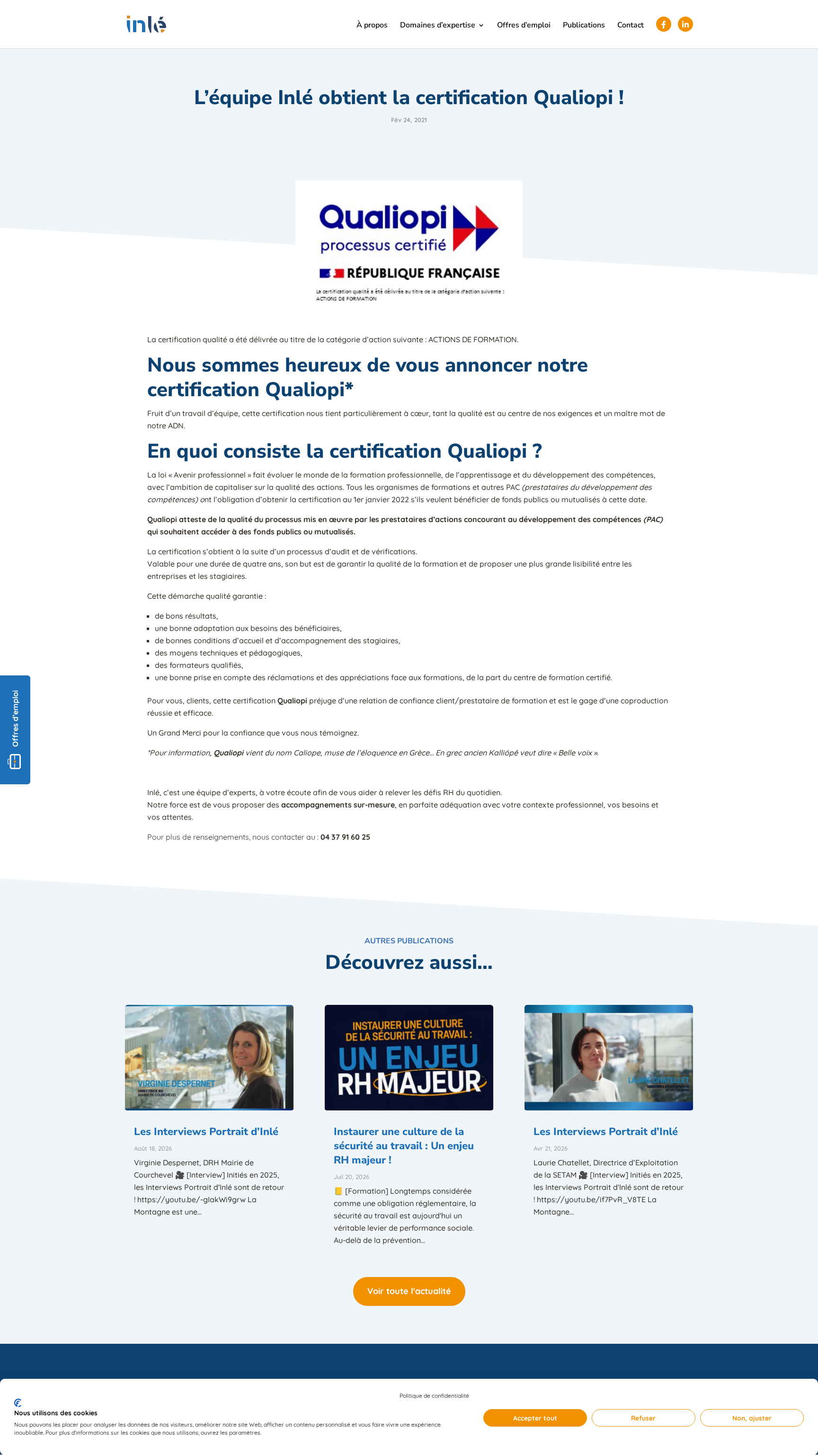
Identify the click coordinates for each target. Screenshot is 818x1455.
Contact (630, 26)
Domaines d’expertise (437, 26)
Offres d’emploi (524, 26)
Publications (584, 26)
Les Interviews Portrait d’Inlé (206, 1132)
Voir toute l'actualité (409, 1291)
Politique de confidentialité (434, 1395)
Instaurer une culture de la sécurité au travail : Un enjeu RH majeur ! (404, 1146)
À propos (372, 26)
